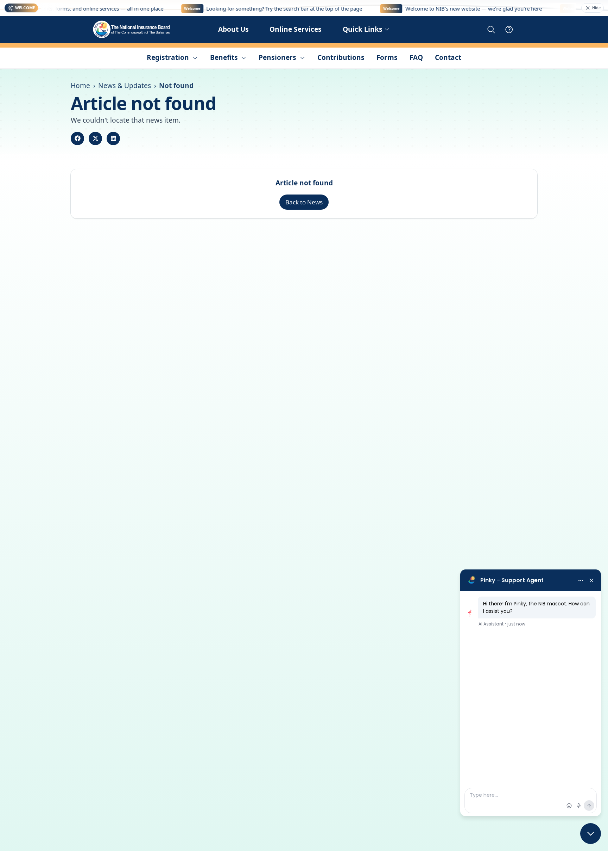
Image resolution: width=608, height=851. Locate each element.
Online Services (296, 29)
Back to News (304, 202)
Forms (387, 57)
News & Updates (124, 85)
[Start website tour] (509, 30)
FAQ (416, 57)
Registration (168, 57)
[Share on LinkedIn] (113, 138)
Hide (596, 7)
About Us (233, 29)
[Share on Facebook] (77, 138)
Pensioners (277, 57)
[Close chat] (590, 833)
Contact (448, 57)
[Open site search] (491, 30)
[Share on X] (95, 138)
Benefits (224, 57)
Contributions (341, 57)
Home (80, 85)
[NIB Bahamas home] (132, 29)
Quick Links (362, 29)
